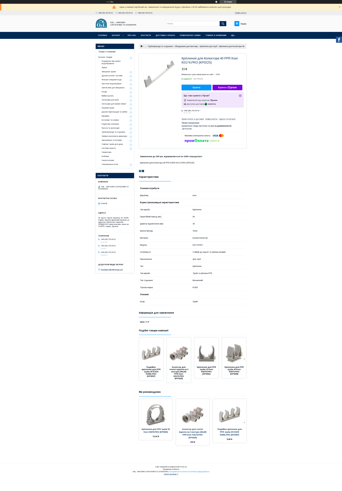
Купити (196, 87)
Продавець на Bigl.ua (171, 469)
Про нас (132, 35)
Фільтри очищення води (112, 80)
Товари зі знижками (215, 35)
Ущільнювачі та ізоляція (112, 140)
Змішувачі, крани (109, 72)
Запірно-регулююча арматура (114, 136)
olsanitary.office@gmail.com (112, 269)
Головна (102, 35)
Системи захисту (109, 148)
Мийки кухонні (107, 96)
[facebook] (140, 171)
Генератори (106, 152)
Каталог (116, 35)
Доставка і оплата (165, 35)
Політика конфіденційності (199, 472)
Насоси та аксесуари (110, 128)
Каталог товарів (105, 57)
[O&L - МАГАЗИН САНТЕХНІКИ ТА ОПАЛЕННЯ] (101, 28)
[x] (143, 171)
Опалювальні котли (110, 164)
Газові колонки (108, 160)
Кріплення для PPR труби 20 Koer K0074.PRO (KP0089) (234, 370)
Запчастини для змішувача (113, 88)
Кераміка (105, 116)
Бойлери (105, 156)
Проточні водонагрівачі (111, 84)
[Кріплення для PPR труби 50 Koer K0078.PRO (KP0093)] (155, 412)
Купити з (222, 87)
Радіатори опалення (110, 124)
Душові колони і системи (112, 76)
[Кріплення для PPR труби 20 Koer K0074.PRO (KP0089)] (234, 350)
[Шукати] (223, 23)
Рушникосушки (108, 108)
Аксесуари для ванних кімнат (114, 104)
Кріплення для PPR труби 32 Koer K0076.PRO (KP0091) (207, 370)
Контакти (146, 35)
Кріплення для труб (208, 46)
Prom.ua (183, 467)
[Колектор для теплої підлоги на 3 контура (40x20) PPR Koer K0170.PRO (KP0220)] (179, 350)
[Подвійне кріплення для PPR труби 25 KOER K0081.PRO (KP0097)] (151, 350)
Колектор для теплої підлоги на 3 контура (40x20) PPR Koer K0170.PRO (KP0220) (179, 373)
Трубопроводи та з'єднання (160, 46)
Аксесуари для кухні (110, 100)
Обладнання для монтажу (186, 46)
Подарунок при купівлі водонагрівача (111, 62)
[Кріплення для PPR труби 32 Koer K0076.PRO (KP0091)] (207, 350)
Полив (104, 92)
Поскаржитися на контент (178, 472)
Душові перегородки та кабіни (114, 112)
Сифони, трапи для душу (112, 144)
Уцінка (104, 67)
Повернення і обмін (190, 35)
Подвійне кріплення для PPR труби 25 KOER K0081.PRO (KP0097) (151, 371)
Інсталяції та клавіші (110, 120)
